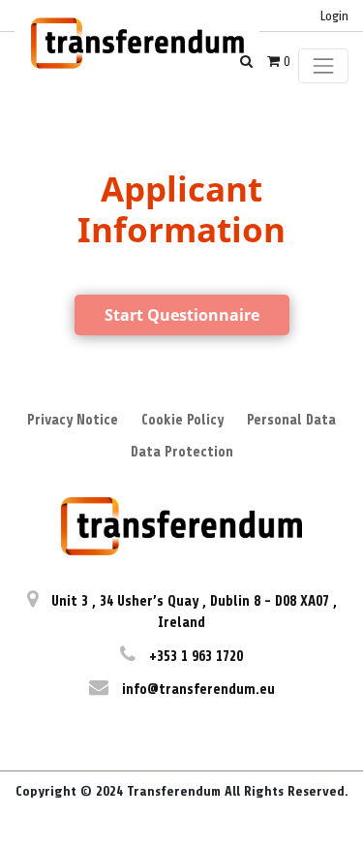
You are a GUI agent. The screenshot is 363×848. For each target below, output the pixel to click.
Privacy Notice (72, 420)
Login (334, 16)
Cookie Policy (182, 420)
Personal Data (291, 420)
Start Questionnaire (182, 315)
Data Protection (182, 452)
